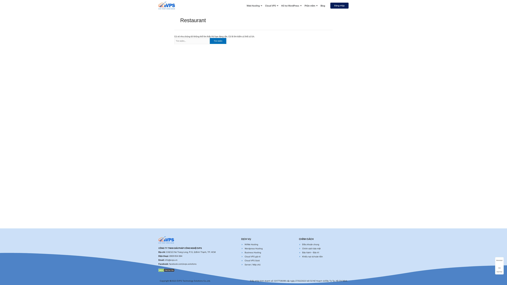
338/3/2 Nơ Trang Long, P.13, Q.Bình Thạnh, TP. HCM (191, 252)
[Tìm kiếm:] (191, 41)
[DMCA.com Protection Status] (166, 270)
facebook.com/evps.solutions (182, 264)
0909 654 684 (175, 256)
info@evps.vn (171, 260)
